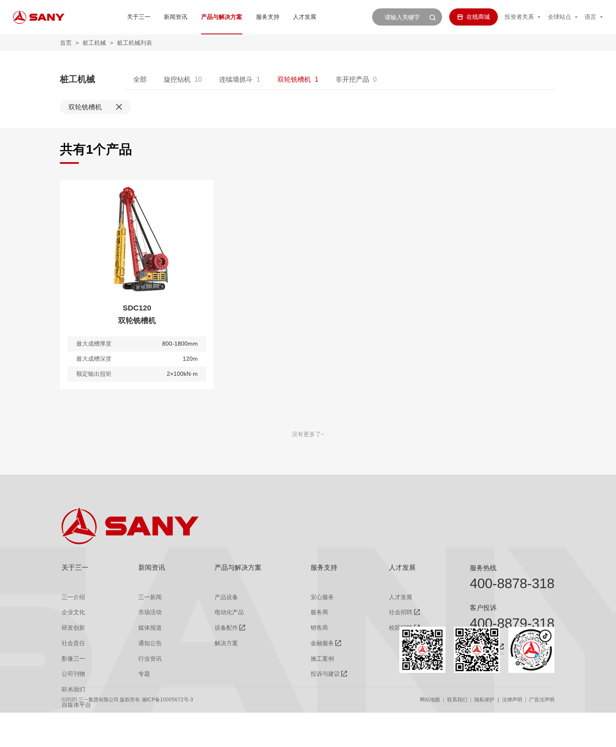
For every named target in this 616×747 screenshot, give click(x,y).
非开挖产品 (352, 79)
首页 (66, 42)
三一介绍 (73, 597)
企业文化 (73, 612)
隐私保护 (484, 700)
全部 (140, 79)
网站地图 (430, 700)
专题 (144, 673)
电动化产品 (229, 612)
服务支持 (268, 16)
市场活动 (150, 612)
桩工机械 (94, 42)
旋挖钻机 (177, 79)
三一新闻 (150, 597)
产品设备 (226, 597)
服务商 (319, 612)
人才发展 (304, 16)
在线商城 (478, 16)
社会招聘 (400, 612)
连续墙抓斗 (236, 79)
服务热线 (483, 567)
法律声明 (512, 700)
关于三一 (138, 16)
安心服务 (322, 597)
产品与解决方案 (221, 16)
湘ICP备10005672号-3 (167, 700)
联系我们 (457, 700)
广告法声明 (541, 700)
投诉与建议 (325, 673)
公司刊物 (73, 673)
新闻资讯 (175, 16)
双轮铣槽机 (294, 79)
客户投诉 (483, 607)
